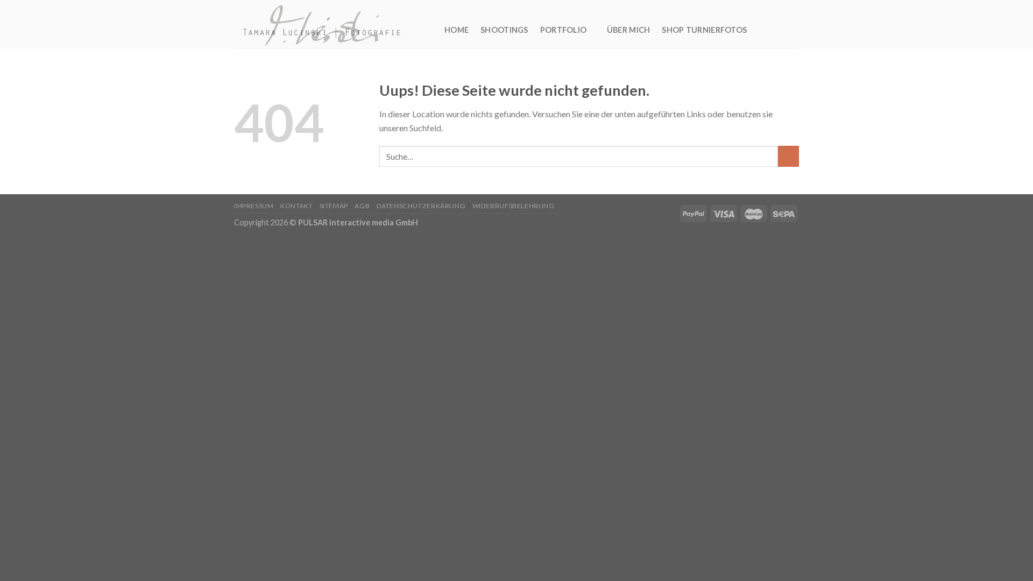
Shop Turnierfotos (704, 29)
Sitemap (334, 206)
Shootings (504, 29)
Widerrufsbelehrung (513, 206)
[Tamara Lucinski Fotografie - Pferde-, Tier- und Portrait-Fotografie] (331, 24)
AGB (362, 206)
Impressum (254, 206)
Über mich (628, 29)
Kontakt (296, 206)
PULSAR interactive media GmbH (358, 222)
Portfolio (563, 29)
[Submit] (788, 156)
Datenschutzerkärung (421, 206)
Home (456, 29)
